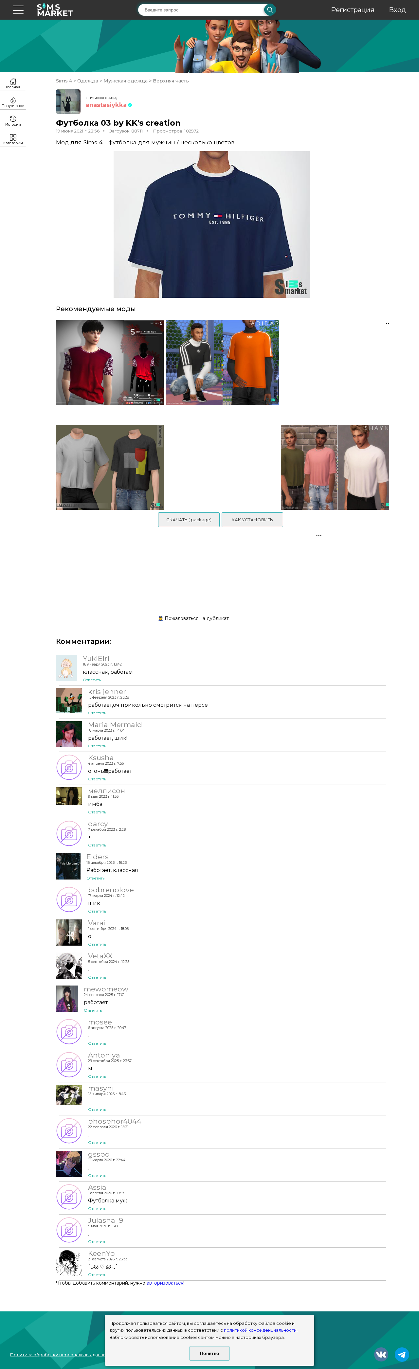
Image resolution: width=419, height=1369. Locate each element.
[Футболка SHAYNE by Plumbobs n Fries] (337, 467)
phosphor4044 (114, 1121)
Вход (397, 10)
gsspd (99, 1154)
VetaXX (100, 955)
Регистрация (352, 10)
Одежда (88, 81)
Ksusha (101, 757)
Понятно (209, 1353)
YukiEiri (96, 658)
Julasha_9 (105, 1220)
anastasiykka (106, 105)
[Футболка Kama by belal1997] (107, 467)
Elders (97, 856)
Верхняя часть (170, 81)
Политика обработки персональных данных (59, 1354)
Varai (97, 922)
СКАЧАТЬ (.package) (188, 519)
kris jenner (107, 691)
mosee (100, 1022)
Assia (97, 1187)
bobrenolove (111, 889)
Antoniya (104, 1055)
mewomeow (106, 989)
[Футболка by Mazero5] (107, 369)
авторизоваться (165, 1283)
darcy (98, 823)
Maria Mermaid (115, 724)
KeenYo (101, 1253)
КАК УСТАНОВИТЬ (252, 519)
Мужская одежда (125, 81)
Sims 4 (64, 81)
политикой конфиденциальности (260, 1330)
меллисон (106, 790)
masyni (101, 1088)
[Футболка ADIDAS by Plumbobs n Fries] (222, 369)
